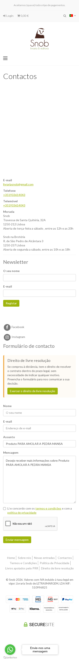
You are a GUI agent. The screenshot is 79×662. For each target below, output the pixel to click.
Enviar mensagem (17, 539)
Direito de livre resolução (57, 568)
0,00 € (24, 15)
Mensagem (10, 452)
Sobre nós (24, 558)
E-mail (7, 286)
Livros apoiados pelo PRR (21, 568)
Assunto (9, 437)
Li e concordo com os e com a (39, 510)
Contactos (65, 558)
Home (11, 558)
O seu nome (11, 271)
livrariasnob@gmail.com (18, 184)
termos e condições (48, 508)
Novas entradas (44, 558)
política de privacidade (21, 512)
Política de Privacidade (54, 563)
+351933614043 (14, 195)
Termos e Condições (23, 563)
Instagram (18, 337)
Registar (11, 303)
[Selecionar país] (73, 15)
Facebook (17, 327)
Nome (7, 406)
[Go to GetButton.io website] (10, 657)
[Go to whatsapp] (10, 649)
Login (9, 15)
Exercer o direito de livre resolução (32, 391)
